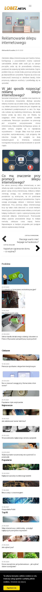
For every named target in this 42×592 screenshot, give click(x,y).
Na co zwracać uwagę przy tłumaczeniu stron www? (19, 384)
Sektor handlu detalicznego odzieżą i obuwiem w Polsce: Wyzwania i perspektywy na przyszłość (20, 337)
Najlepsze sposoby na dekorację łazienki (16, 475)
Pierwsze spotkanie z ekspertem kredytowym (19, 366)
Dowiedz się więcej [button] (18, 582)
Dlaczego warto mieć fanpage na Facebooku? (28, 240)
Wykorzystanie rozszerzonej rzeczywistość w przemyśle (19, 455)
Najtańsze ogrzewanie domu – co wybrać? (17, 250)
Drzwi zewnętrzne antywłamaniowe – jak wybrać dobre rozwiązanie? (20, 565)
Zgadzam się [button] (11, 588)
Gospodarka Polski (8, 509)
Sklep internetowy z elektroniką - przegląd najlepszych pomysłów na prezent (17, 529)
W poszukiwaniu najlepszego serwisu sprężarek (19, 437)
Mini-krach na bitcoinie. (10, 313)
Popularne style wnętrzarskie (12, 402)
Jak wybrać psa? (8, 547)
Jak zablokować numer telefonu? (14, 421)
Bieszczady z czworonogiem (12, 492)
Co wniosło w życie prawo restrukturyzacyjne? (19, 289)
